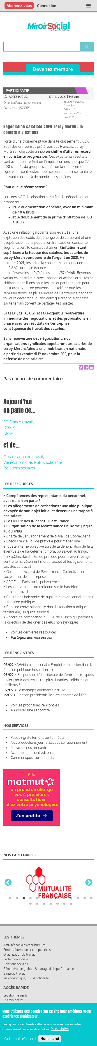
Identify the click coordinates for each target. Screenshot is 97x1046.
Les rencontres (13, 1000)
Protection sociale (15, 959)
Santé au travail (14, 973)
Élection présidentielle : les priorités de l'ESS (52, 695)
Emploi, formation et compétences (27, 950)
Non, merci (49, 1039)
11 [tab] (78, 898)
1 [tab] (10, 898)
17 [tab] (50, 904)
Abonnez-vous (19, 5)
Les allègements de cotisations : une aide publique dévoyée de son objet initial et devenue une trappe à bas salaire (48, 511)
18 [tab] (57, 904)
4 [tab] (30, 898)
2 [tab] (17, 898)
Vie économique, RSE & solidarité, (33, 462)
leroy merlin (32, 102)
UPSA (8, 433)
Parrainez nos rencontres (30, 747)
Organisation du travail (19, 954)
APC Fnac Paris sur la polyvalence (33, 581)
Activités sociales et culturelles (24, 945)
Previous (8, 882)
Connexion (46, 5)
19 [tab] (64, 904)
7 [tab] (50, 898)
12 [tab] (84, 898)
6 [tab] (44, 898)
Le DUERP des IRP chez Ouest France (37, 521)
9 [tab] (64, 898)
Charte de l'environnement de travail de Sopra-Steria (48, 536)
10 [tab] (71, 898)
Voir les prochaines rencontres (35, 705)
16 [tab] (44, 904)
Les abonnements (15, 995)
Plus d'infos (60, 1029)
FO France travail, (18, 421)
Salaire (24, 108)
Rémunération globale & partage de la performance (38, 969)
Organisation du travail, (23, 456)
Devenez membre (53, 69)
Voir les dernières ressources (34, 632)
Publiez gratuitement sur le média (37, 737)
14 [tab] (30, 904)
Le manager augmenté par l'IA (41, 690)
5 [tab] (37, 898)
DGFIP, (9, 427)
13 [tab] (91, 898)
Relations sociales (19, 467)
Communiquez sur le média (32, 757)
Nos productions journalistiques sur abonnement (49, 742)
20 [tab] (71, 904)
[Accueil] (48, 26)
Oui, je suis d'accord (20, 1039)
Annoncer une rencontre (30, 710)
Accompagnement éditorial (32, 752)
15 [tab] (37, 904)
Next (89, 882)
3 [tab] (23, 898)
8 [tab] (57, 898)
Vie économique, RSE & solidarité (26, 978)
